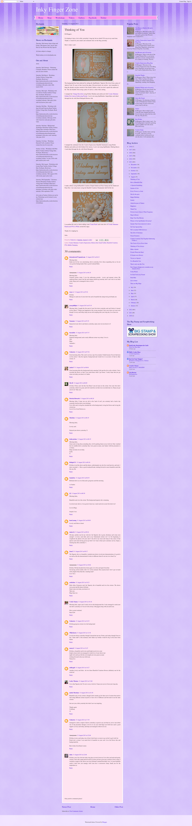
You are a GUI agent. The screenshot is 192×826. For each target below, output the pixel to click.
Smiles (137, 109)
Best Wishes (138, 119)
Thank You (133, 209)
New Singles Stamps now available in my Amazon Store (141, 268)
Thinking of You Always (137, 246)
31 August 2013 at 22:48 (80, 755)
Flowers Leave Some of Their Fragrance (141, 212)
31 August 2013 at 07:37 (82, 333)
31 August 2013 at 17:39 (82, 720)
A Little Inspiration (134, 354)
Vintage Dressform (78, 94)
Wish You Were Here (134, 347)
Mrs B (71, 383)
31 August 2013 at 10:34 (85, 602)
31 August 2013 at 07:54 (82, 352)
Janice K (72, 532)
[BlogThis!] (102, 240)
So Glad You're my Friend (137, 275)
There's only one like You (137, 264)
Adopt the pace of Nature (137, 203)
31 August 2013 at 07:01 (81, 292)
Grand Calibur (102, 243)
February (133, 303)
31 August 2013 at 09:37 (81, 551)
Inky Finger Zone (57, 9)
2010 (130, 316)
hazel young (72, 520)
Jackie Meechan (74, 693)
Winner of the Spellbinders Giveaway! (141, 221)
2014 (130, 159)
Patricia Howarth (74, 398)
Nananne (72, 321)
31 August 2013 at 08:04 (82, 367)
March (133, 300)
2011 (130, 313)
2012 (130, 310)
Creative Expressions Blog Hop (144, 63)
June (132, 290)
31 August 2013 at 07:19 (85, 305)
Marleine (72, 418)
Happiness (133, 206)
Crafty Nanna (73, 602)
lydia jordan (73, 439)
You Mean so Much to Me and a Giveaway (144, 29)
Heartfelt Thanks (140, 75)
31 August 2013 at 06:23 (93, 257)
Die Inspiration (133, 374)
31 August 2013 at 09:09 (84, 520)
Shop (49, 17)
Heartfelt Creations (112, 243)
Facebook (92, 17)
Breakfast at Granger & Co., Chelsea (138, 360)
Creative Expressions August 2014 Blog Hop (144, 41)
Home (40, 17)
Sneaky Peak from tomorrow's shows (140, 224)
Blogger (104, 822)
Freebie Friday (139, 130)
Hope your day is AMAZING (136, 367)
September (134, 174)
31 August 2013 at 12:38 (84, 633)
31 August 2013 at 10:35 (82, 621)
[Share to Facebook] (106, 240)
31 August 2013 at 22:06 (84, 735)
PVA (66, 245)
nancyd (71, 648)
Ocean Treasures (134, 236)
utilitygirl (72, 668)
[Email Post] (96, 240)
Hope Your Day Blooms (137, 218)
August (133, 177)
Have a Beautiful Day (136, 182)
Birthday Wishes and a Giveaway (144, 87)
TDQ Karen (72, 633)
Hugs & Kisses (134, 215)
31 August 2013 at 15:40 (85, 681)
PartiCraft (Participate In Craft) (138, 345)
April (132, 296)
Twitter (103, 17)
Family (132, 200)
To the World (134, 272)
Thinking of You (135, 179)
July (132, 287)
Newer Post (66, 807)
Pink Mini (133, 278)
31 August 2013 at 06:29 (84, 272)
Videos (71, 17)
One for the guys (135, 194)
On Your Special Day (136, 227)
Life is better (133, 281)
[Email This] (100, 240)
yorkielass (72, 582)
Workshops (60, 17)
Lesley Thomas (73, 681)
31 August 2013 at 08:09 (80, 383)
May (132, 293)
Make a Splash (134, 249)
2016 (130, 153)
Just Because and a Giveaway (143, 52)
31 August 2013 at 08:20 (87, 398)
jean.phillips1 (73, 306)
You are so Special (135, 258)
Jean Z (71, 551)
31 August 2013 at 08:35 (82, 418)
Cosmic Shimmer (73, 243)
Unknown (72, 352)
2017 (130, 150)
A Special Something (136, 185)
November (134, 168)
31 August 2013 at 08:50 (78, 493)
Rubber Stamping (73, 245)
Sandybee (72, 478)
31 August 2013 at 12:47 (81, 648)
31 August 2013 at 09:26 (82, 532)
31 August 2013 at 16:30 (86, 693)
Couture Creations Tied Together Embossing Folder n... (142, 239)
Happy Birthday (134, 197)
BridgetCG (72, 462)
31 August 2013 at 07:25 (82, 321)
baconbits (72, 333)
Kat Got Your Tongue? (136, 359)
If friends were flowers (136, 255)
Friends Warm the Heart (137, 252)
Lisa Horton (132, 373)
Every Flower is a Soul (136, 191)
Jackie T (71, 367)
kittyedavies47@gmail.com (77, 257)
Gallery (82, 17)
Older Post (119, 807)
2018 (130, 147)
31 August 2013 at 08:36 (83, 462)
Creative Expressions (85, 243)
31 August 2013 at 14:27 (82, 667)
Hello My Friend (140, 98)
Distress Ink (94, 243)
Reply (71, 266)
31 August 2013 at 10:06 (84, 565)
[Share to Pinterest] (108, 240)
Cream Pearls (94, 224)
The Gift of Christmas (136, 233)
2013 (130, 162)
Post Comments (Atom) (76, 811)
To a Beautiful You (135, 261)
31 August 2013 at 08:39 (82, 478)
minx (70, 755)
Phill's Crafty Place (134, 352)
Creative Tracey (133, 366)
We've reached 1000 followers (138, 230)
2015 (130, 156)
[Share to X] (104, 240)
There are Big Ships (135, 283)
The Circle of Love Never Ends (139, 243)
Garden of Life (134, 188)
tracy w (71, 292)
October (133, 171)
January (133, 306)
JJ (70, 493)
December (134, 164)
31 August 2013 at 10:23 (82, 582)
